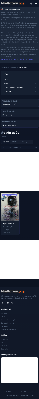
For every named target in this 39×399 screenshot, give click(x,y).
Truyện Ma (4, 339)
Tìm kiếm (4, 346)
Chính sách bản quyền (8, 59)
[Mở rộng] (35, 83)
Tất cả (6, 79)
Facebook (29, 59)
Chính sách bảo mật (7, 323)
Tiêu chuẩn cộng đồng (8, 329)
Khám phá (13, 67)
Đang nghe (4, 349)
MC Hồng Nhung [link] (10, 227)
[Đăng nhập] (31, 4)
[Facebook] (3, 303)
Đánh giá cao (26, 142)
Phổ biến (15, 142)
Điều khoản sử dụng (27, 395)
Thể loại (3, 342)
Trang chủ (4, 67)
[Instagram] (8, 303)
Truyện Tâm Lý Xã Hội (9, 104)
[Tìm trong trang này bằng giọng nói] (36, 147)
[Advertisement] (19, 171)
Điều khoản (4, 326)
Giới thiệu (4, 313)
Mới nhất (6, 142)
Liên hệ (21, 59)
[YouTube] (12, 303)
